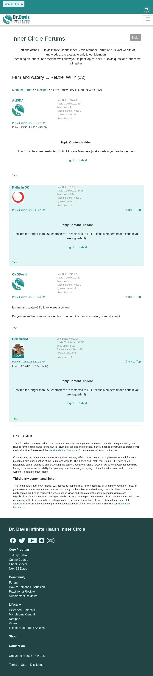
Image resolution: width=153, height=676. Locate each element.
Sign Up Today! (76, 160)
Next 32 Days (18, 568)
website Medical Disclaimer (63, 450)
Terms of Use (17, 664)
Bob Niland (20, 339)
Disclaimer (37, 664)
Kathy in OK (20, 187)
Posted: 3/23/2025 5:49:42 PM (28, 210)
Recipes (42, 89)
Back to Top (133, 209)
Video (13, 623)
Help (135, 37)
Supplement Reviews (23, 596)
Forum (13, 582)
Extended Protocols (22, 610)
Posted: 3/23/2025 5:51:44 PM (28, 297)
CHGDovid (19, 274)
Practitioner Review (22, 591)
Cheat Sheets (18, 564)
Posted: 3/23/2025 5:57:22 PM (28, 361)
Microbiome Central (22, 614)
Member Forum (22, 89)
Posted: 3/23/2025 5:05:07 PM (28, 123)
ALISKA (18, 100)
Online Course (18, 559)
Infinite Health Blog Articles (27, 627)
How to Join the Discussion (27, 587)
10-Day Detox (18, 555)
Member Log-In (13, 3)
